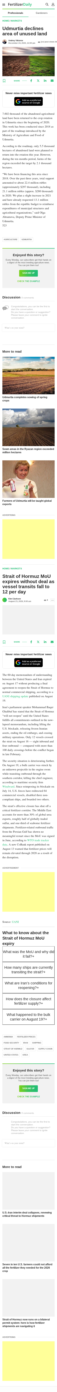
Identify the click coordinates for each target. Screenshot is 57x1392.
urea (25, 1055)
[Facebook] (31, 80)
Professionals (15, 13)
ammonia (8, 1037)
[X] (38, 80)
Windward (8, 786)
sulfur (30, 1049)
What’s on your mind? (14, 327)
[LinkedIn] (45, 80)
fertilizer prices (26, 1037)
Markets (16, 20)
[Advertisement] (28, 539)
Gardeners (42, 13)
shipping (36, 1043)
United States (11, 1055)
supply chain (45, 1049)
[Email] (52, 80)
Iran (25, 1043)
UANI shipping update (15, 696)
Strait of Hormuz (13, 1049)
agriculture (10, 239)
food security (11, 1043)
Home (5, 20)
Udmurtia (27, 239)
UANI (15, 922)
